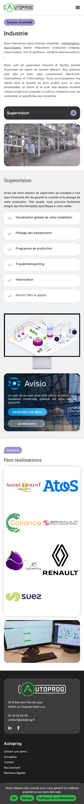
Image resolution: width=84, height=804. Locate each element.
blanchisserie (12, 47)
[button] (19, 22)
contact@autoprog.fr (21, 719)
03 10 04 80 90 (18, 715)
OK (14, 798)
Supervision (18, 113)
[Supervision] (73, 113)
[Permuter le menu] (77, 7)
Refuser (27, 798)
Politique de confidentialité (56, 798)
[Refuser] (79, 794)
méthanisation (70, 43)
